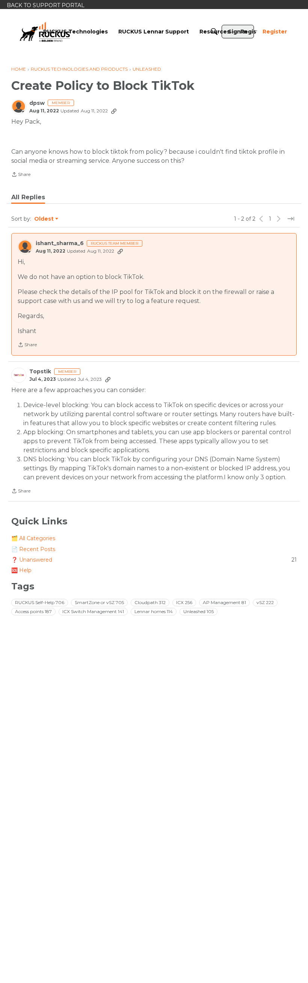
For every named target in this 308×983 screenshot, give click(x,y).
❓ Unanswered (154, 559)
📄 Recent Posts (33, 549)
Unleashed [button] (198, 611)
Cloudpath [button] (150, 602)
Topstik (40, 371)
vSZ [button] (265, 602)
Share (20, 175)
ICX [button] (184, 602)
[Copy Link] (113, 111)
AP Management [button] (224, 602)
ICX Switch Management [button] (93, 611)
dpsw (37, 103)
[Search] (214, 31)
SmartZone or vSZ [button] (99, 602)
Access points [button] (33, 611)
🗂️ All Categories (33, 538)
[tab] (28, 197)
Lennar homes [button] (153, 611)
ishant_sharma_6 (60, 243)
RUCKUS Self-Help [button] (39, 602)
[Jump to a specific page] (291, 219)
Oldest (44, 219)
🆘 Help (21, 570)
